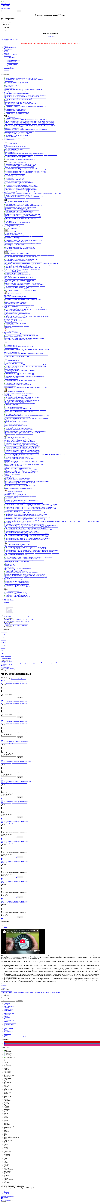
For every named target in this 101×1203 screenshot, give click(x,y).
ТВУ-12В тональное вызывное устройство (15, 625)
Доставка (6, 53)
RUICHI (3, 645)
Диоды (5, 145)
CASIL (2, 637)
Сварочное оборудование (10, 427)
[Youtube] (4, 1042)
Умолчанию (14, 679)
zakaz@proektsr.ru (14, 39)
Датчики (6, 100)
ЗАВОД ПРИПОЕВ (6, 656)
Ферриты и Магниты (9, 562)
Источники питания (9, 192)
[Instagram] (4, 1045)
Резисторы (6, 394)
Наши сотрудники (12, 64)
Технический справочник (11, 54)
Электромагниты (8, 578)
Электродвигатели (9, 567)
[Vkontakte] (4, 1043)
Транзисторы (7, 486)
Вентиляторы (7, 92)
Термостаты (7, 460)
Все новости (4, 985)
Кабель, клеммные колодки (11, 225)
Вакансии (9, 65)
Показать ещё (4, 921)
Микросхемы (7, 276)
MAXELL (3, 640)
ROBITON (3, 642)
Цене (19, 679)
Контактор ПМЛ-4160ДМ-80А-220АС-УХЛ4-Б (16, 621)
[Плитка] (1, 680)
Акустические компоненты (11, 76)
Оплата (6, 51)
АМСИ (2, 653)
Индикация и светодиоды (11, 150)
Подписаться (19, 1000)
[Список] (3, 680)
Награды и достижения (13, 60)
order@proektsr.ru (5, 8)
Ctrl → (5, 927)
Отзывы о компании (12, 63)
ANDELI (3, 634)
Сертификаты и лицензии (14, 58)
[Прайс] (4, 680)
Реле (5, 422)
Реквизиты (10, 67)
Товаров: (3, 677)
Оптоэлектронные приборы (11, 306)
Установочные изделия (10, 493)
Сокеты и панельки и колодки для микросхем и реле (18, 440)
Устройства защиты (9, 498)
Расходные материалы (10, 386)
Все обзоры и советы (6, 661)
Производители (8, 49)
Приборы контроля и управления (13, 336)
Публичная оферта (9, 68)
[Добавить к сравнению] (2, 699)
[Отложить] (2, 700)
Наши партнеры (11, 61)
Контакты (6, 70)
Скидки (6, 50)
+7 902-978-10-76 (5, 4)
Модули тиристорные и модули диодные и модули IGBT (19, 280)
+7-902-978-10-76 (50, 36)
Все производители (6, 658)
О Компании (7, 56)
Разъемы (6, 381)
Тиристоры (7, 475)
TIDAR (3, 650)
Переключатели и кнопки (11, 332)
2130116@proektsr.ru (7, 40)
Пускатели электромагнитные (12, 352)
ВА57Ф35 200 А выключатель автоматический (16, 617)
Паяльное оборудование (10, 319)
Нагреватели (7, 295)
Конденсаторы (8, 250)
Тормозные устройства (10, 139)
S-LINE (3, 648)
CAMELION (4, 632)
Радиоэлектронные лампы (11, 367)
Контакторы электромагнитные (12, 270)
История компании (12, 57)
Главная (6, 46)
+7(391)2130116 (5, 5)
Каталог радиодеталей (10, 47)
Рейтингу (23, 679)
